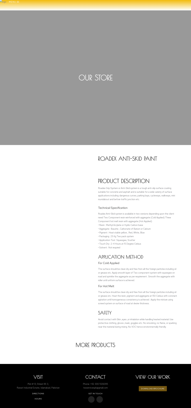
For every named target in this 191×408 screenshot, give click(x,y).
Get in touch (95, 393)
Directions (38, 393)
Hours (38, 399)
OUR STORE (96, 77)
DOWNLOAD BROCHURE (152, 388)
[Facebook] (91, 399)
